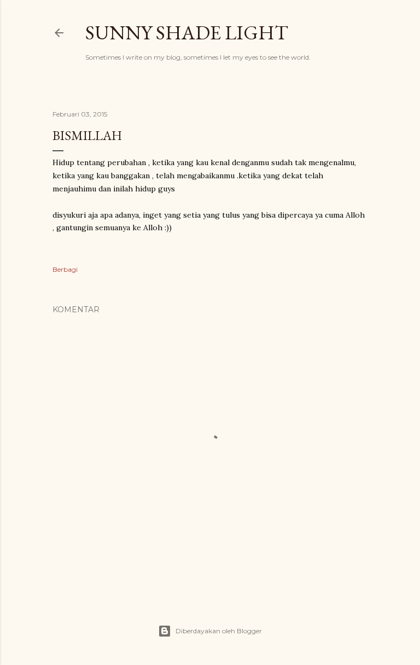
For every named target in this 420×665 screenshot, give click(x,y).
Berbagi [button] (65, 269)
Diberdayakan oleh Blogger (219, 631)
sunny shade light (186, 32)
